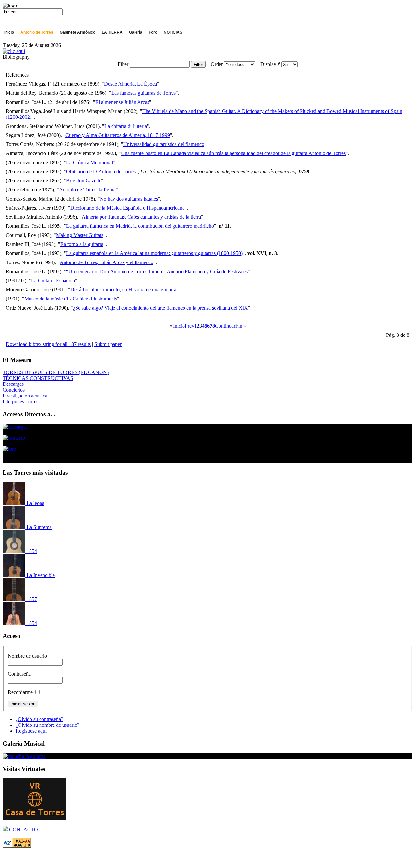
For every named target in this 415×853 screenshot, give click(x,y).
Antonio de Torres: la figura (87, 189)
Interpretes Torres (20, 401)
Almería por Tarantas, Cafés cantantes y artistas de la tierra (141, 217)
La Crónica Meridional (89, 162)
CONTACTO (23, 829)
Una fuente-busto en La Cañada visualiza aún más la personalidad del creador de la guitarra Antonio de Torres (233, 153)
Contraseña (19, 673)
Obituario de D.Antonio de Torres (101, 171)
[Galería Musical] (24, 756)
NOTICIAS (173, 32)
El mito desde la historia (67, 38)
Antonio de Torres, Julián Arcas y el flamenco (106, 262)
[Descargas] (15, 427)
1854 (31, 551)
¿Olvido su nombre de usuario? (47, 725)
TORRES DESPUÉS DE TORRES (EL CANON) (56, 372)
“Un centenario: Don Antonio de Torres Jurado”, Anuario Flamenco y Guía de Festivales (157, 271)
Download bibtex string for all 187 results (48, 344)
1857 (31, 599)
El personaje (23, 38)
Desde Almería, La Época (130, 84)
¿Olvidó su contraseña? (39, 719)
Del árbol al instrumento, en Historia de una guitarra (123, 289)
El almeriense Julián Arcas (122, 102)
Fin (238, 326)
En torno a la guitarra (81, 244)
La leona (34, 503)
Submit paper (108, 344)
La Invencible (40, 575)
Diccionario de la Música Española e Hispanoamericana (127, 208)
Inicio (9, 32)
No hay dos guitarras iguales (129, 198)
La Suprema (38, 527)
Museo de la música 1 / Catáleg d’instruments (70, 298)
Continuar (225, 326)
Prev (189, 326)
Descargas (13, 384)
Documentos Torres (117, 38)
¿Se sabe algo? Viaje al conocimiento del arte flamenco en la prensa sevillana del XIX (160, 308)
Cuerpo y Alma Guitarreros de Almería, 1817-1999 (117, 135)
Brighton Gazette (83, 180)
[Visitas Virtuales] (34, 818)
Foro (153, 32)
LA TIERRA (112, 32)
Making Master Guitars (79, 235)
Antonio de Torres (36, 32)
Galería (135, 32)
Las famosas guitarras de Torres (143, 93)
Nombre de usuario (27, 656)
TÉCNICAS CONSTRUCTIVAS (38, 378)
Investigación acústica (25, 395)
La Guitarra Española (53, 280)
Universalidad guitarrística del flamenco (163, 144)
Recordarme (20, 692)
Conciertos (14, 390)
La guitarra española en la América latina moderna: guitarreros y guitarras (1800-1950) (154, 253)
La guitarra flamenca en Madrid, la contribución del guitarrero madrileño (140, 226)
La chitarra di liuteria (125, 126)
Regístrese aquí (31, 731)
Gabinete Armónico (77, 32)
